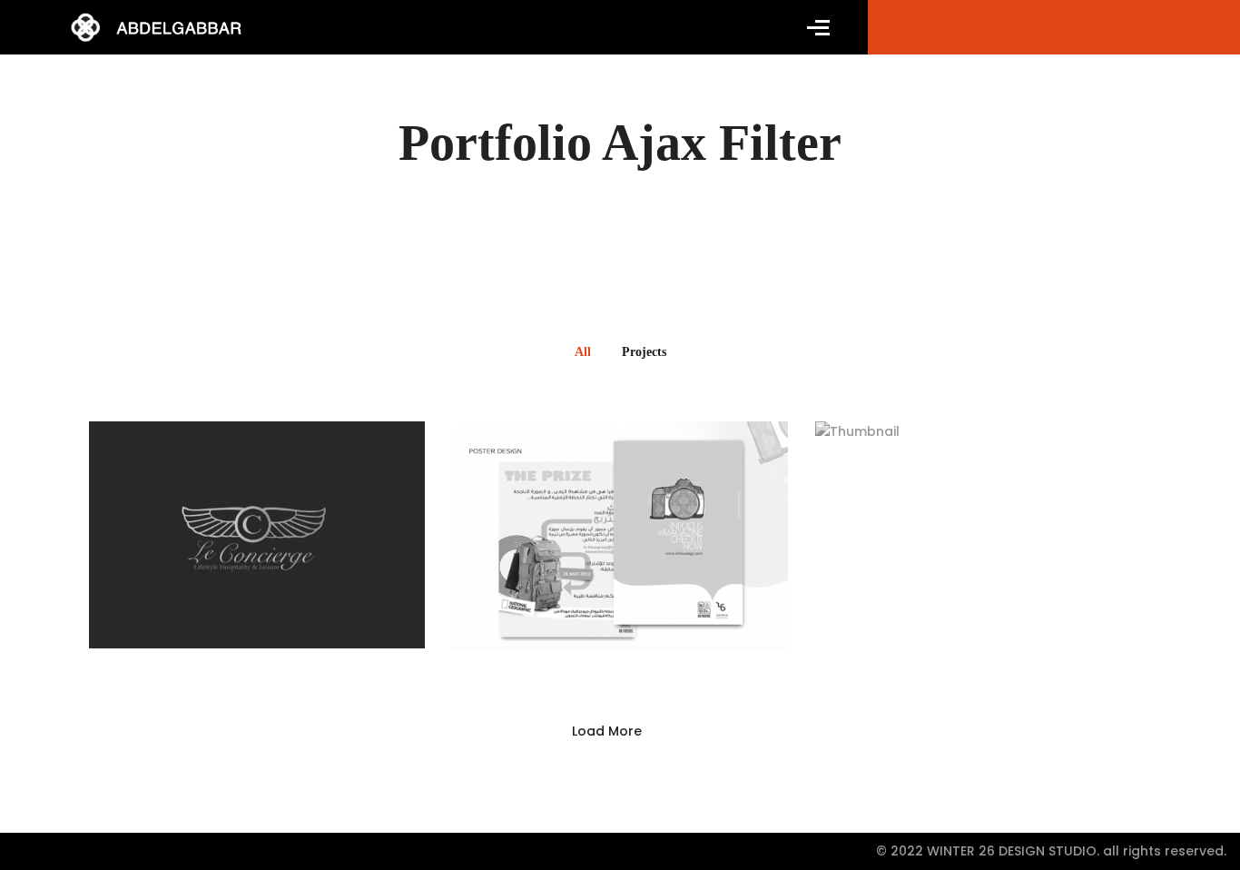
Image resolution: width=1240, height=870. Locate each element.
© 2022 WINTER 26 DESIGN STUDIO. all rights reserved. (1051, 851)
